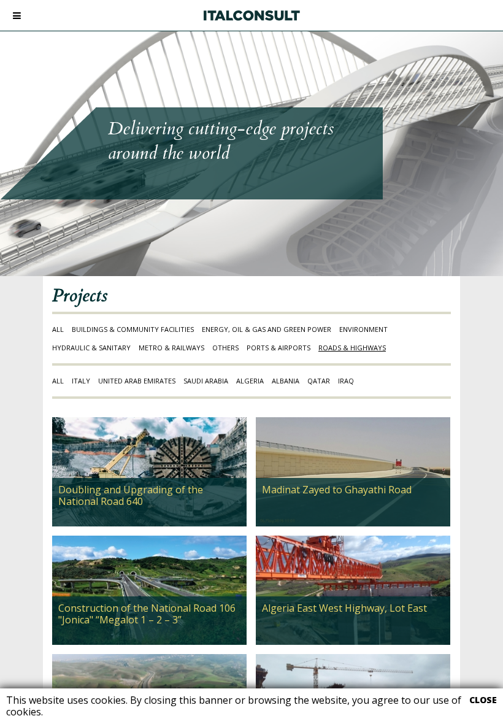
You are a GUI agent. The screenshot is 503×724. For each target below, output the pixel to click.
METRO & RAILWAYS (171, 347)
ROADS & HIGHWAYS (352, 347)
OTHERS (225, 347)
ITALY (81, 380)
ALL (58, 329)
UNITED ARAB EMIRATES (136, 380)
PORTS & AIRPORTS (278, 347)
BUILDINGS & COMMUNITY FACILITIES (133, 329)
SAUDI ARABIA (205, 380)
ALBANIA (285, 380)
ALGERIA (250, 380)
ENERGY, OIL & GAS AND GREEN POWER (266, 329)
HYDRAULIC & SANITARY (91, 347)
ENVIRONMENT (363, 329)
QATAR (318, 380)
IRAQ (346, 380)
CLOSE (483, 700)
